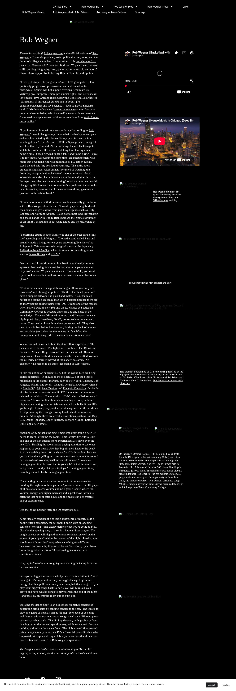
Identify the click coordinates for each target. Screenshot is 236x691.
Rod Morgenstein (88, 213)
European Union (45, 93)
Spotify (89, 73)
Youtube (74, 73)
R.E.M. (55, 254)
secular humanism (64, 109)
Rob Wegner (73, 65)
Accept (211, 685)
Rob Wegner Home (33, 6)
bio (27, 649)
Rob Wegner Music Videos (111, 12)
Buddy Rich (53, 217)
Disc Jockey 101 (45, 307)
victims (24, 93)
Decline (226, 685)
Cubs (73, 97)
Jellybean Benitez (47, 388)
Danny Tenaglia (35, 419)
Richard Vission (74, 419)
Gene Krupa (63, 221)
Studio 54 (28, 388)
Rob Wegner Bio (90, 6)
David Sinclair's (84, 105)
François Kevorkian (74, 388)
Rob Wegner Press (157, 6)
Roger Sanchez (54, 419)
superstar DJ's (52, 372)
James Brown (37, 254)
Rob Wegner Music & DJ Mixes (70, 12)
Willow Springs (68, 142)
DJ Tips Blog (59, 6)
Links (185, 6)
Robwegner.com (53, 53)
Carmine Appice (44, 213)
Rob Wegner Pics (123, 6)
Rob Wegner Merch (33, 12)
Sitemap (140, 12)
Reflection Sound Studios (34, 250)
